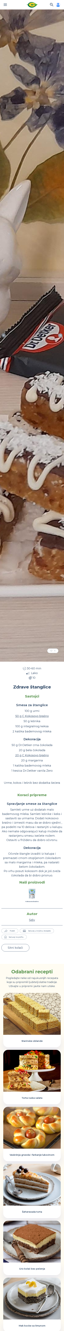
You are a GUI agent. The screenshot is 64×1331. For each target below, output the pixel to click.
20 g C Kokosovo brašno (32, 755)
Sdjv (32, 920)
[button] (60, 335)
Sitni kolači (15, 947)
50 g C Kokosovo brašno (32, 716)
